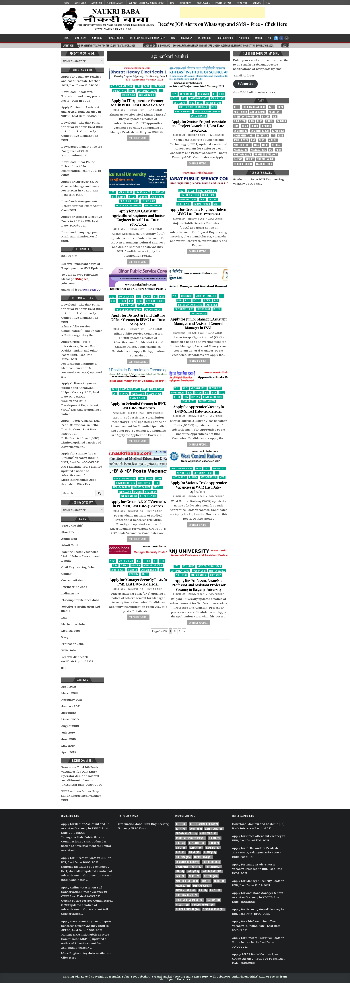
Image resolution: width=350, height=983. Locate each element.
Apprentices (119, 90)
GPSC (202, 199)
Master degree (213, 102)
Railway (193, 477)
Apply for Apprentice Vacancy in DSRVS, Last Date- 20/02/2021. (198, 409)
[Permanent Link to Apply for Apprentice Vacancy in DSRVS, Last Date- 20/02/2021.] (199, 375)
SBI (162, 569)
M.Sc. (262, 140)
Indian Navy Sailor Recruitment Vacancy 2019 (81, 796)
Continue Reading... (138, 138)
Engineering (157, 196)
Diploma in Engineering (190, 304)
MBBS (265, 145)
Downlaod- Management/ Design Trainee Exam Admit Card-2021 (81, 206)
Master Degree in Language (193, 107)
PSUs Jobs (242, 2)
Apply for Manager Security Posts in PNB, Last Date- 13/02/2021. (138, 581)
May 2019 (68, 745)
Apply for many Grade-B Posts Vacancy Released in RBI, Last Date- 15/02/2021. (257, 869)
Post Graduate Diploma (207, 111)
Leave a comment (156, 110)
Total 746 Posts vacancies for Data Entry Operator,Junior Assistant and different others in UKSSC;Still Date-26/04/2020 (81, 776)
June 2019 (68, 739)
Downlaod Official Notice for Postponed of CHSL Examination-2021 (81, 151)
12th (138, 86)
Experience (211, 304)
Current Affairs (115, 2)
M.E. (192, 102)
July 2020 (68, 713)
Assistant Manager (206, 295)
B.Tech (174, 98)
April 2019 (68, 752)
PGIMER (138, 491)
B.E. (275, 116)
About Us (67, 532)
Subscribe (245, 83)
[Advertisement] (222, 12)
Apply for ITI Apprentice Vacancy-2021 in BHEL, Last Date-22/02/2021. (138, 102)
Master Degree (242, 145)
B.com (147, 296)
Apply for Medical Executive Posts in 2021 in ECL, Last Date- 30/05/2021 (81, 221)
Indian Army (185, 2)
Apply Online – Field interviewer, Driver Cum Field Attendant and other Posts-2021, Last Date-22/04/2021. (79, 350)
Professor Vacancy (265, 154)
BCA (184, 98)
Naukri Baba (119, 110)
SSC (268, 2)
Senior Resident (243, 164)
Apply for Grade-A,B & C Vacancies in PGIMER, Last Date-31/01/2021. (138, 503)
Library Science (121, 487)
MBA (256, 145)
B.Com (265, 116)
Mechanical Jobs (73, 624)
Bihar (245, 126)
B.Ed (162, 296)
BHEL (131, 90)
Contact (66, 573)
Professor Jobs (223, 2)
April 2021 (68, 686)
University (215, 575)
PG (270, 149)
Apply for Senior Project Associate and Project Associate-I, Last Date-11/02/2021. (199, 126)
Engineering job (260, 131)
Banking (257, 2)
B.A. (138, 296)
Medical (124, 393)
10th (236, 107)
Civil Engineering (207, 190)
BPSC (139, 300)
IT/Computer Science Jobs (80, 600)
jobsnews (68, 283)
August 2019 (70, 726)
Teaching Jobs (264, 164)
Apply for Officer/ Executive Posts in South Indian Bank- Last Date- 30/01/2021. (258, 942)
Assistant (203, 93)
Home (66, 2)
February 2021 (71, 699)
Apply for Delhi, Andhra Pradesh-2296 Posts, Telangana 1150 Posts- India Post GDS (256, 852)
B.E (214, 93)
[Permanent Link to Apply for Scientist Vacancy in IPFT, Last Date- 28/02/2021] (138, 376)
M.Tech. (273, 140)
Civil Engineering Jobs (78, 567)
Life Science (180, 102)
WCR (222, 477)
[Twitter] (276, 38)
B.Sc (221, 93)
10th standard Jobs (121, 86)
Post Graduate (183, 111)
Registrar (150, 491)
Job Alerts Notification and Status (147, 2)
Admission (97, 2)
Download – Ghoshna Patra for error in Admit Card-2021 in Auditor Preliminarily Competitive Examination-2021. (82, 131)
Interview (262, 135)
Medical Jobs (203, 2)
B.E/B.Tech (240, 121)
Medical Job (138, 393)
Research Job (154, 393)
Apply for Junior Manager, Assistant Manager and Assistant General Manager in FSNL (198, 323)
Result (250, 159)
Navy (64, 637)
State (216, 203)
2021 (146, 86)
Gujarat (213, 199)
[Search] (286, 38)
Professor (181, 575)
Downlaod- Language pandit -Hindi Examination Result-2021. (82, 237)
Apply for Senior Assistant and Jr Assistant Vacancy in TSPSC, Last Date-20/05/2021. (82, 112)
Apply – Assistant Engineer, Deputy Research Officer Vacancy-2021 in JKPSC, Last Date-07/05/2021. (86, 926)
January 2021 (71, 706)
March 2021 (69, 693)
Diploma (143, 196)
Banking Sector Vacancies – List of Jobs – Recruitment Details (81, 556)
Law (172, 2)
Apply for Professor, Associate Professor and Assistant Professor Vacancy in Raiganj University (199, 585)
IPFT (144, 389)
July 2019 (68, 732)
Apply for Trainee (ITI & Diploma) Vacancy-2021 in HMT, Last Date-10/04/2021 (80, 458)
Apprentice (158, 86)
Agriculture (125, 192)
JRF (115, 393)
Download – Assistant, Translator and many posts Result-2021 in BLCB (80, 96)
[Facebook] (281, 38)
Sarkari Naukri (147, 95)
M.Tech (217, 309)
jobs (280, 135)
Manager (132, 569)
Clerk (158, 478)
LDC (157, 482)
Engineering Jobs (74, 587)
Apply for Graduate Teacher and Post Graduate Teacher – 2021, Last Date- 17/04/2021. (81, 81)
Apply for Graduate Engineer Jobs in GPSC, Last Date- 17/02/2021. (198, 211)
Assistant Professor (209, 566)
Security (133, 574)
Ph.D (213, 107)
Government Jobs (147, 90)
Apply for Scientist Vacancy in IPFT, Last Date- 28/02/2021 (138, 405)
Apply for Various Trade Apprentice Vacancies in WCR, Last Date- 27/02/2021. (198, 487)
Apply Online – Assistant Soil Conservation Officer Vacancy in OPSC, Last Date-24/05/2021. (84, 892)
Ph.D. (278, 149)
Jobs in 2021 (128, 95)
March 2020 (70, 719)
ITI (161, 90)
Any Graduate (187, 93)
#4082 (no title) (72, 525)
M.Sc (199, 102)
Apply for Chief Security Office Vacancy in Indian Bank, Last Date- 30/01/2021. (256, 926)
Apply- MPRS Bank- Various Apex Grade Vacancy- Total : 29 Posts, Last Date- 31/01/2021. (258, 959)
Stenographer (148, 496)
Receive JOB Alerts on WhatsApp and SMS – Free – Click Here (222, 24)
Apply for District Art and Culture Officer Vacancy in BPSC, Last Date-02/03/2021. (138, 319)
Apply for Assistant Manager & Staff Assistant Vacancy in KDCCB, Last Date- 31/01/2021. (257, 897)
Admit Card (80, 2)
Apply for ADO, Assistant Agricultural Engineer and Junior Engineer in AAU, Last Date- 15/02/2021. (138, 217)
